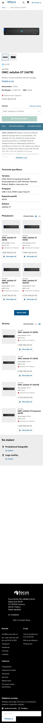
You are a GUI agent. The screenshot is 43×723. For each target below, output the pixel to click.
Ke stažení (9, 450)
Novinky (5, 677)
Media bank (6, 681)
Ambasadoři (6, 667)
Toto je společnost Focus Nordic (30, 635)
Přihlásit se (37, 3)
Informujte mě (11, 256)
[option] (5, 57)
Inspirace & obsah (9, 670)
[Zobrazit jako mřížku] (36, 216)
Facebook (6, 647)
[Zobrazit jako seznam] (39, 216)
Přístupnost (27, 644)
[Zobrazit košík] (28, 2)
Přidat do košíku (21, 119)
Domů (3, 7)
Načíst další (21, 313)
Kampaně (5, 674)
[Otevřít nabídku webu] (4, 2)
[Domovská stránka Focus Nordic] (11, 2)
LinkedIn (5, 654)
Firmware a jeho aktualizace (8, 685)
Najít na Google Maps (21, 620)
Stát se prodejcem (30, 640)
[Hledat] (23, 2)
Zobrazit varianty (35, 106)
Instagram (6, 644)
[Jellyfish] (6, 64)
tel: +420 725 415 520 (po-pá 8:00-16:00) (10, 639)
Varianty (5, 106)
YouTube (5, 651)
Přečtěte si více (8, 81)
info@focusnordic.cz (10, 634)
